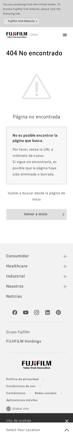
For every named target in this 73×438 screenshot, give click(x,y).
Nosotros (15, 286)
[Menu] (65, 35)
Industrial (15, 276)
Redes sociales (46, 393)
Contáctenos (16, 393)
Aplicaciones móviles (22, 400)
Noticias (14, 296)
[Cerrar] (66, 421)
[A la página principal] (16, 35)
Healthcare (17, 266)
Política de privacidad (22, 379)
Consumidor (17, 256)
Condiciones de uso (20, 386)
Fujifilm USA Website (21, 21)
